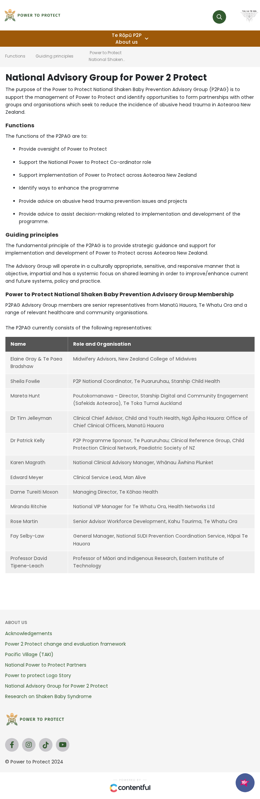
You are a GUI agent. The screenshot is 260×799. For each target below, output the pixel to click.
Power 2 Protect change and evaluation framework (65, 644)
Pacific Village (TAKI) (29, 654)
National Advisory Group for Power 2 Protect (56, 686)
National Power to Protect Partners (45, 665)
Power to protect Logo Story (38, 675)
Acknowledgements (28, 633)
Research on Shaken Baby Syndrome (48, 696)
